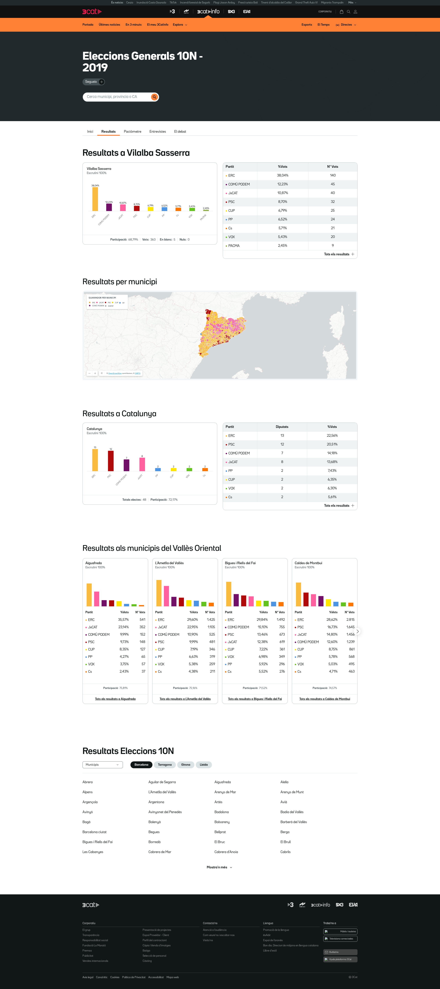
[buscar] (154, 97)
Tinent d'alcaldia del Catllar (276, 3)
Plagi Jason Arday (224, 3)
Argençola (90, 802)
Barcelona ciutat (94, 832)
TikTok (173, 3)
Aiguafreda (222, 782)
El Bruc (219, 842)
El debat (180, 131)
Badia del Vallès (292, 812)
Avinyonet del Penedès (165, 812)
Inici (90, 131)
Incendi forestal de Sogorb (195, 3)
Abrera (87, 782)
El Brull (285, 842)
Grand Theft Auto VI (306, 3)
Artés (218, 802)
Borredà (154, 842)
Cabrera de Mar (159, 852)
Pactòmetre (132, 131)
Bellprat (220, 832)
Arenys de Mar (225, 792)
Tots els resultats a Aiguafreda (115, 699)
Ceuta (129, 3)
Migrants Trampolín (332, 3)
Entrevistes (158, 131)
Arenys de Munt (292, 792)
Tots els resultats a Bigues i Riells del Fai (255, 699)
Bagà (86, 822)
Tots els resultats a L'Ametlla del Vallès (185, 699)
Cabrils (285, 852)
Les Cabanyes (92, 852)
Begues (154, 832)
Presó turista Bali (248, 3)
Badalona (221, 812)
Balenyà (154, 822)
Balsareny (222, 822)
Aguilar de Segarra (162, 782)
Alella (284, 782)
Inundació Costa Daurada (151, 3)
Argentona (156, 802)
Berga (284, 832)
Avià (283, 802)
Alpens (87, 792)
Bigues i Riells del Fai (97, 842)
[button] (290, 254)
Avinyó (87, 812)
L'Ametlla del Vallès (162, 792)
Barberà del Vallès (293, 822)
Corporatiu (325, 12)
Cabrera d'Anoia (226, 852)
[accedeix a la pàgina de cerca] (348, 11)
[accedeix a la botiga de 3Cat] (342, 11)
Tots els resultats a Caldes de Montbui (324, 699)
